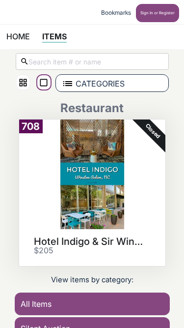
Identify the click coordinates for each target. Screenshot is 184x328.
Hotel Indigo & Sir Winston (89, 241)
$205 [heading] (43, 250)
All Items (36, 304)
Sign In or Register (157, 12)
